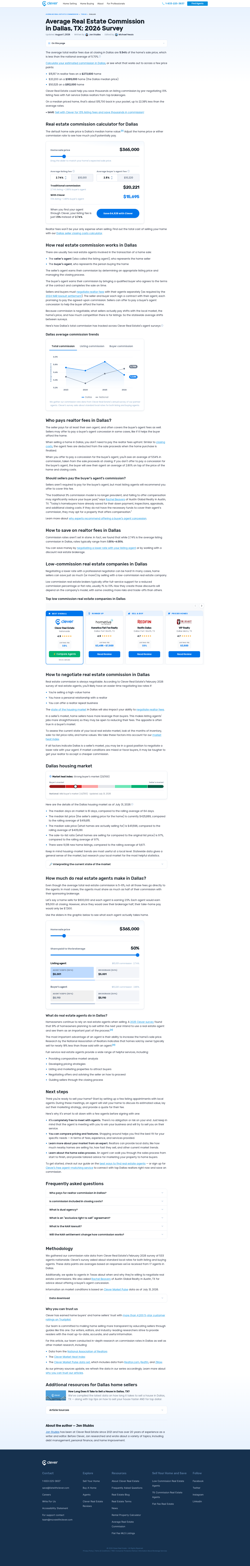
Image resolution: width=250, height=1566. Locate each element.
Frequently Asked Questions (127, 1487)
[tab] (63, 346)
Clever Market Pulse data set (72, 1362)
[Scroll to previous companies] (195, 605)
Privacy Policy (88, 1551)
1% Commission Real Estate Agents (167, 1494)
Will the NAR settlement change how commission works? (86, 1234)
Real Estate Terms (121, 1501)
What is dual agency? (63, 1209)
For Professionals (116, 3)
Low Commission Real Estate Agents (168, 1483)
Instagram (198, 1494)
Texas (84, 14)
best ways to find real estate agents (123, 1163)
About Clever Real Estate (125, 1481)
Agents (86, 1494)
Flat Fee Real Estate (163, 1503)
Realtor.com (131, 1362)
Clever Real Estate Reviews (93, 1503)
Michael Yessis (126, 34)
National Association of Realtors (87, 1351)
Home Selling (70, 3)
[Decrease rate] (65, 179)
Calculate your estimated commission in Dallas (75, 63)
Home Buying (87, 3)
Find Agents (197, 3)
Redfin (144, 1362)
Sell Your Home (91, 1481)
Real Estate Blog (121, 1494)
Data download (59, 1298)
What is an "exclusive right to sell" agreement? (79, 1218)
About (100, 3)
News (115, 1508)
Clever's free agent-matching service (69, 1168)
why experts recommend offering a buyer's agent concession (107, 518)
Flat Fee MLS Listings (123, 1533)
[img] (66, 377)
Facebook (198, 1481)
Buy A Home (89, 1487)
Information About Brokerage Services (152, 1551)
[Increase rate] (65, 177)
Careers (46, 1494)
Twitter (196, 1487)
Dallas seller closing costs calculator (79, 233)
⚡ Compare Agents (64, 654)
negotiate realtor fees (90, 292)
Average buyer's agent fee (112, 171)
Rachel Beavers (115, 499)
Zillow (158, 1362)
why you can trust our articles (64, 1373)
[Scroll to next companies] (201, 605)
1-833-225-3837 (51, 1481)
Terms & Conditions (102, 1551)
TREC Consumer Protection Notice (124, 1551)
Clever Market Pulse (116, 1289)
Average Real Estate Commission (62, 14)
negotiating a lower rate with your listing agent (106, 548)
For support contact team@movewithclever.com (57, 1517)
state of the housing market (68, 709)
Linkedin (197, 1501)
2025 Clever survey (142, 1022)
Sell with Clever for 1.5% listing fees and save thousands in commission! (99, 112)
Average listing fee (71, 171)
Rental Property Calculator (126, 1515)
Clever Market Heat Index (69, 1357)
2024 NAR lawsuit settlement (64, 296)
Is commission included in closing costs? (76, 1201)
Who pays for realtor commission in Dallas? (77, 1193)
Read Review (104, 654)
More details (64, 659)
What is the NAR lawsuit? (65, 1226)
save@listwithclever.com (55, 1487)
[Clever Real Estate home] (51, 3)
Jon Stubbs (95, 34)
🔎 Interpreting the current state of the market (80, 864)
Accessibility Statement (55, 1508)
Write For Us (49, 1501)
